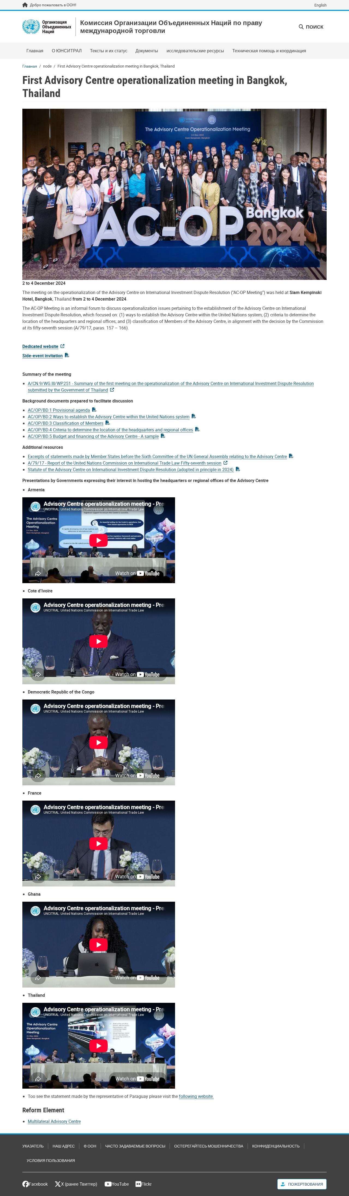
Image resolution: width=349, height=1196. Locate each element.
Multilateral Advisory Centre (54, 1121)
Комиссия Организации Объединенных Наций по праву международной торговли (171, 27)
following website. (196, 1096)
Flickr (146, 1184)
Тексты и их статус (108, 51)
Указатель (33, 1146)
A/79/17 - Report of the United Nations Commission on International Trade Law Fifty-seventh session (124, 463)
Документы (147, 51)
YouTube (120, 1184)
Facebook (38, 1184)
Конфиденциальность (276, 1146)
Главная (34, 51)
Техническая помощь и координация (269, 51)
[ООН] (46, 26)
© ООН (90, 1146)
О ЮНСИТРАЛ (67, 51)
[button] (311, 27)
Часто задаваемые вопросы (135, 1146)
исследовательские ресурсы (195, 51)
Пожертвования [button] (305, 1184)
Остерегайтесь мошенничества (208, 1146)
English (320, 5)
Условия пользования (51, 1160)
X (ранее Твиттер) (79, 1184)
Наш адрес (64, 1146)
